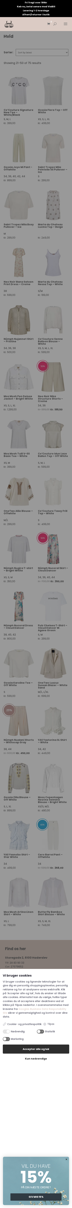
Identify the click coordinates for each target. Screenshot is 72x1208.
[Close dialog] (66, 1159)
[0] (48, 24)
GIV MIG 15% (36, 1197)
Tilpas (50, 1024)
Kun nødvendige (36, 1058)
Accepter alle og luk (36, 1049)
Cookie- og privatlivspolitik (24, 1024)
